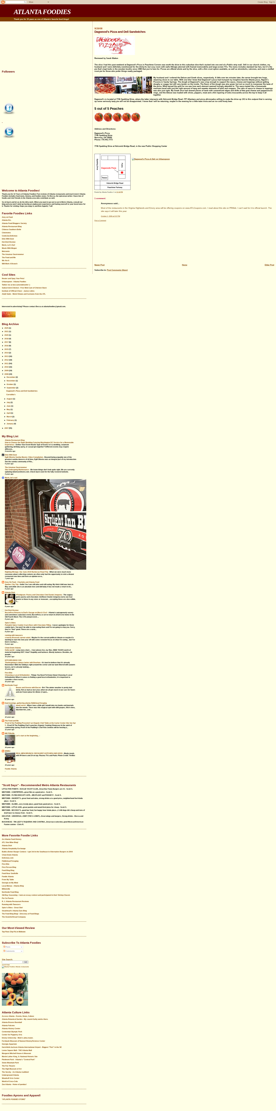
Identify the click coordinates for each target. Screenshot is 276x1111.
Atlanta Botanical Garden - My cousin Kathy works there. (25, 1019)
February (11, 420)
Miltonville (6, 889)
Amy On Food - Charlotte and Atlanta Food (22, 582)
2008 (6, 374)
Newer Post (99, 265)
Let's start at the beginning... (27, 736)
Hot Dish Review (8, 242)
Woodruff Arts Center (10, 1078)
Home (184, 265)
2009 (6, 371)
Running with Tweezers (11, 904)
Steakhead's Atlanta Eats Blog (14, 911)
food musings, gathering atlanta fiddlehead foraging (26, 703)
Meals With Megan (9, 248)
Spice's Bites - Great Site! (12, 908)
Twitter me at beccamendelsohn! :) (16, 285)
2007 (6, 428)
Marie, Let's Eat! (8, 245)
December (11, 377)
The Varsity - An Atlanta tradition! (15, 1072)
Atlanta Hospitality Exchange (14, 849)
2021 (6, 331)
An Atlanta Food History (11, 839)
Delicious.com (8, 858)
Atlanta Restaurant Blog (12, 227)
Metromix (6, 251)
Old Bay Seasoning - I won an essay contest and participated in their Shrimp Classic (36, 895)
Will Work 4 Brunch (9, 264)
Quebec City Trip (12, 584)
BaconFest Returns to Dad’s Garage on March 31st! (26, 612)
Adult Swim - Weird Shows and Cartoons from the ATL (24, 294)
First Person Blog (9, 867)
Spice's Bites (10, 623)
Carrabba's (11, 395)
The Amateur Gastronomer (13, 254)
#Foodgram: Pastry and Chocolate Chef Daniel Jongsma (39, 595)
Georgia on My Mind (10, 883)
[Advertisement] (180, 242)
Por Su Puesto (8, 898)
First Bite (8, 673)
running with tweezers (14, 635)
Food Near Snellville (10, 873)
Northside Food (11, 685)
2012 (6, 360)
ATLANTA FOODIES (42, 12)
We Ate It (5, 261)
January (10, 424)
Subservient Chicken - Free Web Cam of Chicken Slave (24, 288)
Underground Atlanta (10, 1075)
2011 (6, 364)
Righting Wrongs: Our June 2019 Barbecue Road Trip (26, 572)
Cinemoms (6, 233)
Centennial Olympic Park (12, 1032)
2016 (6, 346)
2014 (6, 353)
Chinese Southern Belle (11, 230)
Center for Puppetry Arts (12, 1035)
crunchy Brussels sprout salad (18, 637)
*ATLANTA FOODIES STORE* (14, 1099)
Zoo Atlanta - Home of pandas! (14, 1084)
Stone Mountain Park (10, 1063)
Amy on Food (7, 217)
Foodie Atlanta (11, 769)
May (8, 409)
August (10, 399)
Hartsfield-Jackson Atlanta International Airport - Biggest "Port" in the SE (32, 1047)
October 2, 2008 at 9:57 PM (110, 216)
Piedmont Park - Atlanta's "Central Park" (18, 1060)
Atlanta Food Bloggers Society (14, 223)
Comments (10, 951)
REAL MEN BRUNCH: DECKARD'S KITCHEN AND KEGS (39, 753)
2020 (6, 335)
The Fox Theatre (8, 1066)
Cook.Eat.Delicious (9, 236)
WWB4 (7, 751)
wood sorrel (21, 705)
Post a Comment (100, 220)
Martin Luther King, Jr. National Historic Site (20, 1057)
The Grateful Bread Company (14, 917)
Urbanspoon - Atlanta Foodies (14, 282)
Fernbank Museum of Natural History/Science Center (23, 1041)
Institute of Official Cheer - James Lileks (18, 291)
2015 (6, 349)
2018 (6, 339)
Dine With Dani (8, 239)
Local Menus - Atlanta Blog (13, 886)
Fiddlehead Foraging (10, 861)
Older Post (269, 265)
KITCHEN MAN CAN (13, 660)
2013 (6, 356)
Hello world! (10, 650)
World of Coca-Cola (10, 1081)
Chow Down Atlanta (13, 648)
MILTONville (10, 733)
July (8, 402)
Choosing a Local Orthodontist (17, 675)
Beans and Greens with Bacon (28, 687)
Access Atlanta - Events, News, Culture (18, 1016)
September (11, 388)
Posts (7, 947)
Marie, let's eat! (11, 478)
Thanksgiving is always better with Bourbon (23, 662)
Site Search (7, 959)
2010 (6, 367)
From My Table (8, 880)
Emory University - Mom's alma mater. (17, 1038)
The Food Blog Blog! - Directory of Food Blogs (20, 914)
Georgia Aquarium (9, 1044)
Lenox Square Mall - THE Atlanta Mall (17, 1050)
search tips (6, 964)
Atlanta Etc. (6, 220)
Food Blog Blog (8, 870)
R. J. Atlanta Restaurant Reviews (15, 901)
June (9, 406)
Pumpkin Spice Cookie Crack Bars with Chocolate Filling (28, 625)
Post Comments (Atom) (117, 270)
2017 (6, 342)
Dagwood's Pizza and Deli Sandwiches (22, 391)
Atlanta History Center (11, 1029)
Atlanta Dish (10, 592)
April (9, 413)
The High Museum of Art (12, 1069)
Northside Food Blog (10, 892)
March (9, 417)
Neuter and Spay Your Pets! (13, 278)
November (11, 381)
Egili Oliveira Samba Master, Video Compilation (24, 457)
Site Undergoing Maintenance (17, 470)
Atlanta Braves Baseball (12, 1022)
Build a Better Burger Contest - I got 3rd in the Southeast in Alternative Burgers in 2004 (37, 852)
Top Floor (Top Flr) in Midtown (13, 932)
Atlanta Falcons (8, 1026)
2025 (6, 328)
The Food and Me (9, 258)
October (10, 384)
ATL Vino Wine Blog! (10, 842)
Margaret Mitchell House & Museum (16, 1053)
